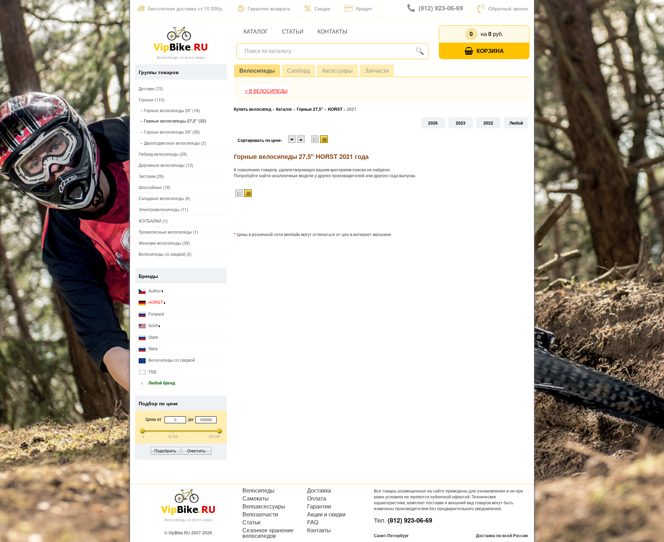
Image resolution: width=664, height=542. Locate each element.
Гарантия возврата (269, 8)
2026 (433, 123)
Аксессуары (337, 70)
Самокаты (255, 498)
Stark (152, 337)
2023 (460, 123)
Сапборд (298, 70)
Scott (153, 325)
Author (154, 290)
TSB (151, 371)
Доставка (319, 490)
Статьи (293, 31)
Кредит (364, 8)
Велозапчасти (260, 514)
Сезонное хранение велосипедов (268, 533)
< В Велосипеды (266, 91)
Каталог (255, 31)
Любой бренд (161, 383)
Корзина (490, 51)
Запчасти (377, 70)
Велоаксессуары (263, 506)
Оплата (316, 498)
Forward (155, 314)
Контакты (332, 31)
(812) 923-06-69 (440, 7)
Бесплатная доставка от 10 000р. (185, 8)
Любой (516, 123)
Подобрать (165, 450)
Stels (152, 348)
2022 (488, 123)
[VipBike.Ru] (180, 39)
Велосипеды (257, 70)
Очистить (196, 450)
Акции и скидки (326, 514)
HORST (155, 302)
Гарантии (319, 506)
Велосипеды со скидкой (171, 360)
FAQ (312, 522)
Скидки (322, 8)
